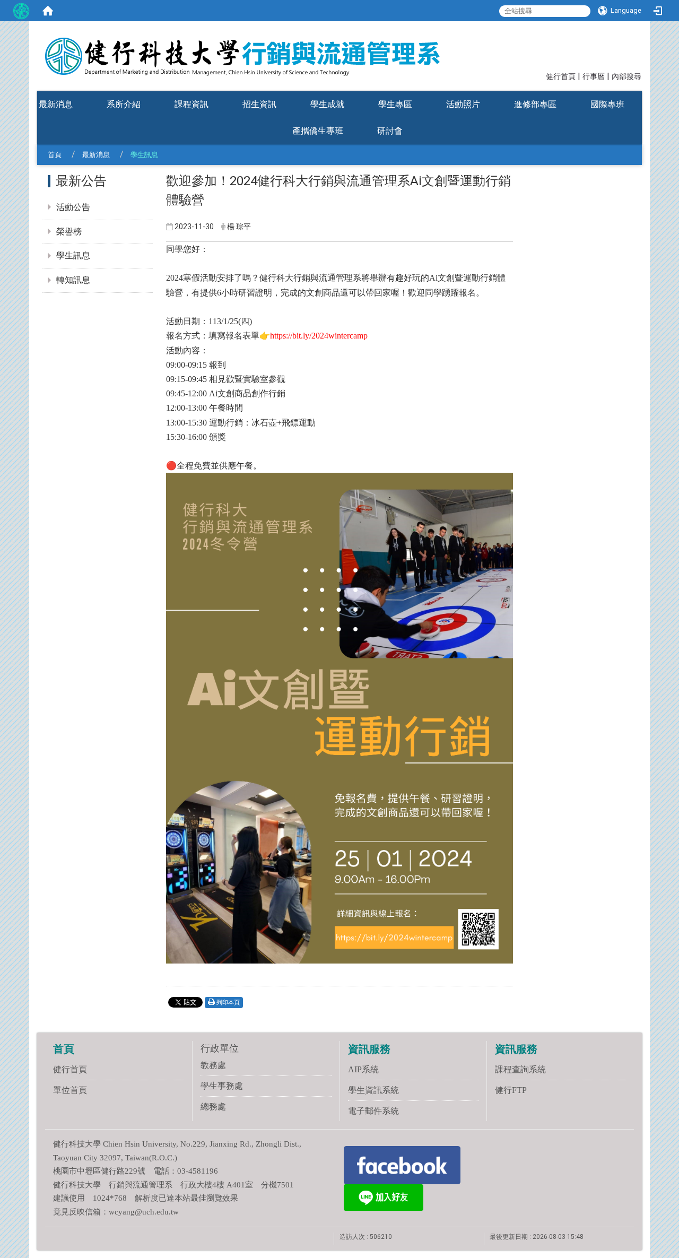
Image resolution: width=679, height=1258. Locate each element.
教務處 (213, 1065)
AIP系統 (363, 1069)
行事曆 (593, 77)
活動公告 (73, 207)
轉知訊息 (73, 279)
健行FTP (511, 1090)
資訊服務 (369, 1049)
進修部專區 (535, 104)
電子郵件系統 (373, 1110)
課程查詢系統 (520, 1069)
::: (541, 76)
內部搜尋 (626, 77)
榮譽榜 (69, 231)
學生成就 (327, 104)
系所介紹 (124, 104)
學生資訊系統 (373, 1090)
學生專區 (395, 104)
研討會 (390, 131)
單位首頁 (70, 1090)
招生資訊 (259, 104)
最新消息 (56, 104)
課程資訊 (191, 104)
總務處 (213, 1106)
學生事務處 (222, 1085)
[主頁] (260, 49)
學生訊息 (73, 255)
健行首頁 (561, 77)
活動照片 (463, 104)
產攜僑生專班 (317, 131)
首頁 (55, 155)
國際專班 (607, 104)
